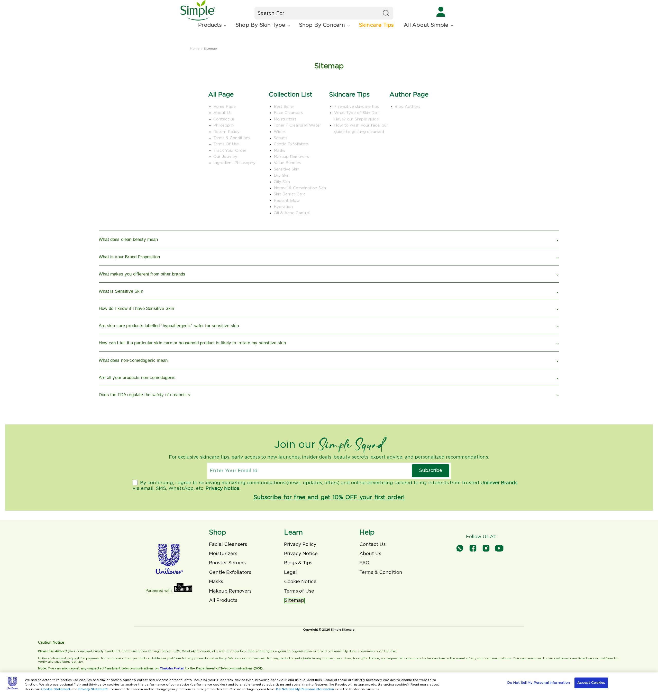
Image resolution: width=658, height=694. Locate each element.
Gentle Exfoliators (291, 144)
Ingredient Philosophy (234, 163)
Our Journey (225, 157)
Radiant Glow (287, 201)
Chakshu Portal (172, 668)
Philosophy (223, 125)
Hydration (283, 207)
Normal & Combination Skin (300, 188)
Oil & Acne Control (292, 213)
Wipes (280, 132)
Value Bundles (287, 163)
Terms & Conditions (231, 138)
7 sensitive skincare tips (356, 107)
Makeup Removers (291, 157)
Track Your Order (229, 151)
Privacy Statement (93, 689)
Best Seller (284, 107)
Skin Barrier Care (290, 194)
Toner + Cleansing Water (297, 125)
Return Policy (226, 132)
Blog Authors (407, 107)
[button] (212, 25)
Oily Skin (282, 182)
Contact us (224, 119)
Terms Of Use (226, 144)
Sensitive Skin (286, 169)
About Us (222, 113)
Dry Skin (281, 175)
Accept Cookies (591, 683)
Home (195, 48)
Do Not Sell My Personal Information (305, 689)
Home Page (224, 107)
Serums (280, 138)
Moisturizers (285, 119)
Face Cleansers (288, 113)
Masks (279, 151)
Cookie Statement (55, 689)
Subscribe (430, 470)
